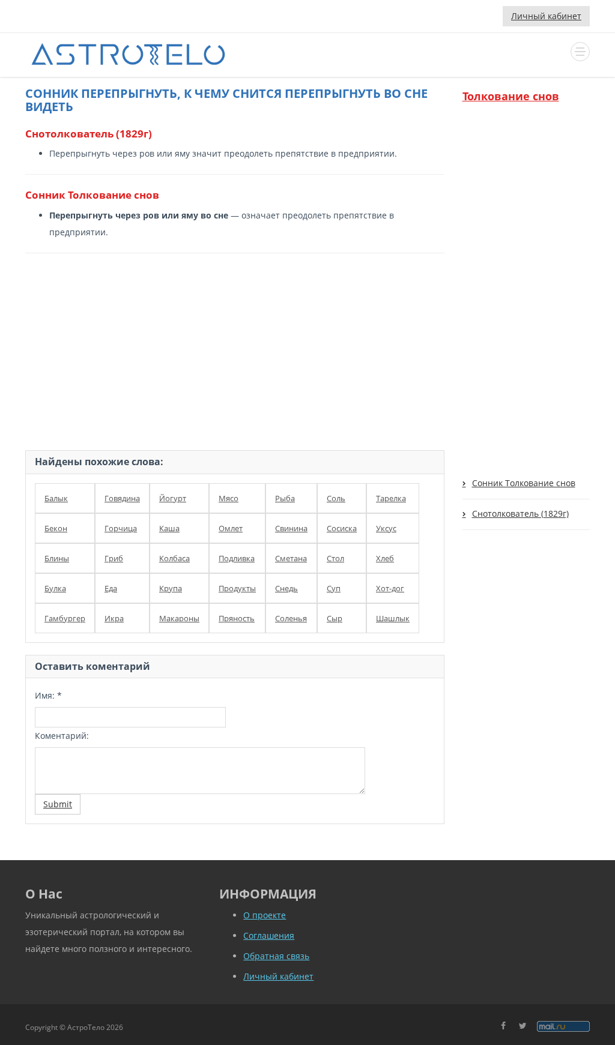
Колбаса (174, 558)
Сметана (291, 558)
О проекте (264, 915)
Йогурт (172, 498)
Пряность (237, 618)
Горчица (121, 528)
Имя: (48, 695)
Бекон (55, 528)
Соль (336, 498)
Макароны (179, 618)
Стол (335, 558)
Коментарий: (62, 735)
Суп (334, 588)
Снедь (286, 588)
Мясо (228, 498)
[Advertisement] (234, 349)
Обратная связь (276, 956)
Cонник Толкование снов (523, 483)
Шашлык (393, 618)
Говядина (122, 498)
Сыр (334, 618)
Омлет (231, 528)
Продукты (237, 588)
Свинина (291, 528)
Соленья (291, 618)
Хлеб (385, 558)
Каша (169, 528)
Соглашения (268, 935)
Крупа (170, 588)
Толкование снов (510, 96)
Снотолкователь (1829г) (520, 513)
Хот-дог (390, 588)
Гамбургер (64, 618)
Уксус (386, 528)
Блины (56, 558)
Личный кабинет (546, 16)
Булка (55, 588)
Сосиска (342, 528)
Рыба (285, 498)
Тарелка (391, 498)
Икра (114, 618)
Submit (57, 804)
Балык (56, 498)
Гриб (114, 558)
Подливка (237, 558)
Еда (111, 588)
